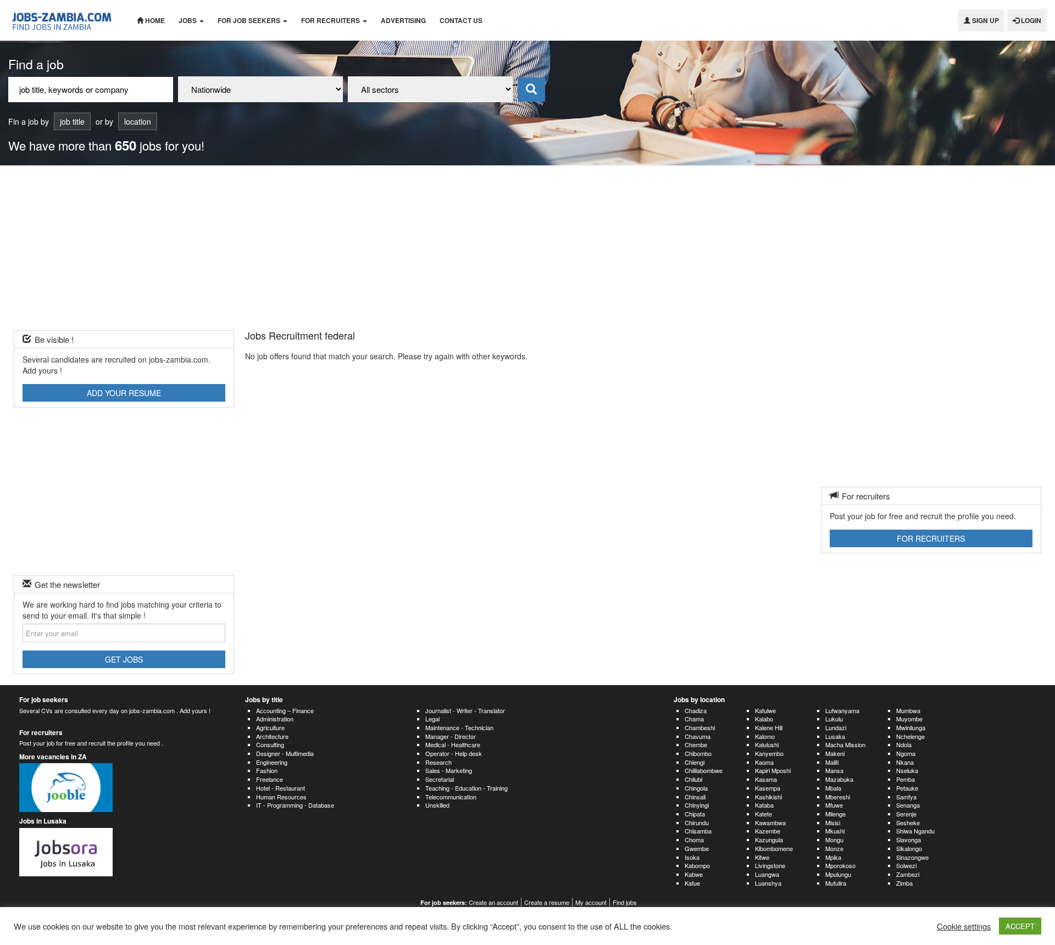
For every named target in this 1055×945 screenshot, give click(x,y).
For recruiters (331, 20)
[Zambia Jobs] (64, 20)
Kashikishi (768, 796)
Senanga (908, 805)
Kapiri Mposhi (773, 770)
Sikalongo (909, 848)
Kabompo (697, 865)
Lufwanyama (842, 710)
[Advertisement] (527, 248)
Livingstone (770, 865)
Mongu (834, 839)
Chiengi (694, 762)
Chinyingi (697, 805)
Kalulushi (767, 744)
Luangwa (767, 874)
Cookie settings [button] (964, 926)
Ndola (904, 744)
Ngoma (905, 753)
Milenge (835, 813)
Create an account (493, 902)
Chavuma (697, 736)
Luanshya (768, 883)
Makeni (835, 753)
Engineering (271, 762)
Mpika (833, 857)
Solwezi (906, 865)
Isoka (692, 857)
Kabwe (694, 874)
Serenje (906, 813)
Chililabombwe (704, 770)
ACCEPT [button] (1020, 926)
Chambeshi (700, 727)
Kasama (766, 779)
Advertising (403, 20)
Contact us (461, 20)
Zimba (904, 883)
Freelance (269, 779)
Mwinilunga (910, 727)
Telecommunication (450, 796)
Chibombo (698, 753)
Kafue (692, 883)
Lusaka (835, 736)
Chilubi (693, 779)
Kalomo (765, 736)
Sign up (984, 20)
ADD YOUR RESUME (124, 392)
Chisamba (698, 830)
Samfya (906, 796)
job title (72, 121)
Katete (763, 813)
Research (438, 762)
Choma (694, 839)
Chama (694, 718)
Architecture (272, 736)
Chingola (696, 787)
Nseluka (907, 770)
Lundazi (835, 727)
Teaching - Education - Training (466, 787)
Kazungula (769, 839)
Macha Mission (845, 744)
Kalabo (764, 718)
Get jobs (124, 659)
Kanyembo (769, 753)
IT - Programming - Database (295, 805)
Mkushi (835, 830)
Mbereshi (837, 796)
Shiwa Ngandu (915, 830)
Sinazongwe (912, 857)
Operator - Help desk (453, 753)
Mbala (833, 787)
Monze (834, 848)
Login (1030, 20)
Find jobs (625, 902)
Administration (274, 718)
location (137, 121)
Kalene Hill (768, 727)
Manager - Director (450, 736)
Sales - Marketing (448, 770)
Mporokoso (840, 865)
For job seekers (250, 20)
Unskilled (437, 805)
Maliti (832, 762)
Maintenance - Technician (459, 727)
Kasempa (767, 787)
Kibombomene (774, 848)
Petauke (907, 787)
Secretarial (439, 779)
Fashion (266, 770)
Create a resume (546, 902)
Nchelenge (910, 736)
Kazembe (767, 830)
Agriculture (270, 727)
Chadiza (696, 710)
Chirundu (697, 822)
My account (591, 902)
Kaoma (764, 762)
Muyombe (909, 718)
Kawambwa (770, 822)
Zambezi (907, 874)
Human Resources (281, 796)
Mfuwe (834, 805)
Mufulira (835, 883)
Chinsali (695, 796)
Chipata (695, 813)
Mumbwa (908, 710)
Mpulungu (838, 874)
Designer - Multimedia (285, 753)
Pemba (905, 779)
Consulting (270, 744)
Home (154, 20)
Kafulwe (765, 710)
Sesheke (908, 822)
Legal (432, 718)
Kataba (764, 805)
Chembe (696, 744)
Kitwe (762, 857)
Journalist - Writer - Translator (465, 710)
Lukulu (834, 718)
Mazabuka (839, 779)
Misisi (832, 822)
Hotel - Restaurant (280, 787)
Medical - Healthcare (452, 744)
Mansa (834, 770)
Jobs (188, 20)
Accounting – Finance (285, 710)
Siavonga (908, 839)
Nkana (905, 762)
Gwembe (697, 848)
